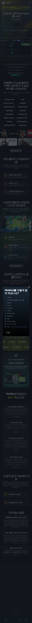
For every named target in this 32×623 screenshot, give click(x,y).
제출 (8, 333)
